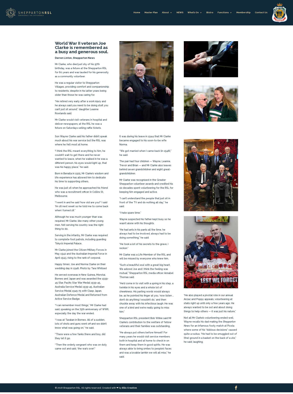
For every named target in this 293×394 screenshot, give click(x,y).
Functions (223, 12)
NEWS (180, 12)
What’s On (193, 12)
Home (136, 12)
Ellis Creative (129, 388)
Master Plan (151, 12)
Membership (243, 12)
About (165, 12)
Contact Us (261, 12)
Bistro (209, 12)
